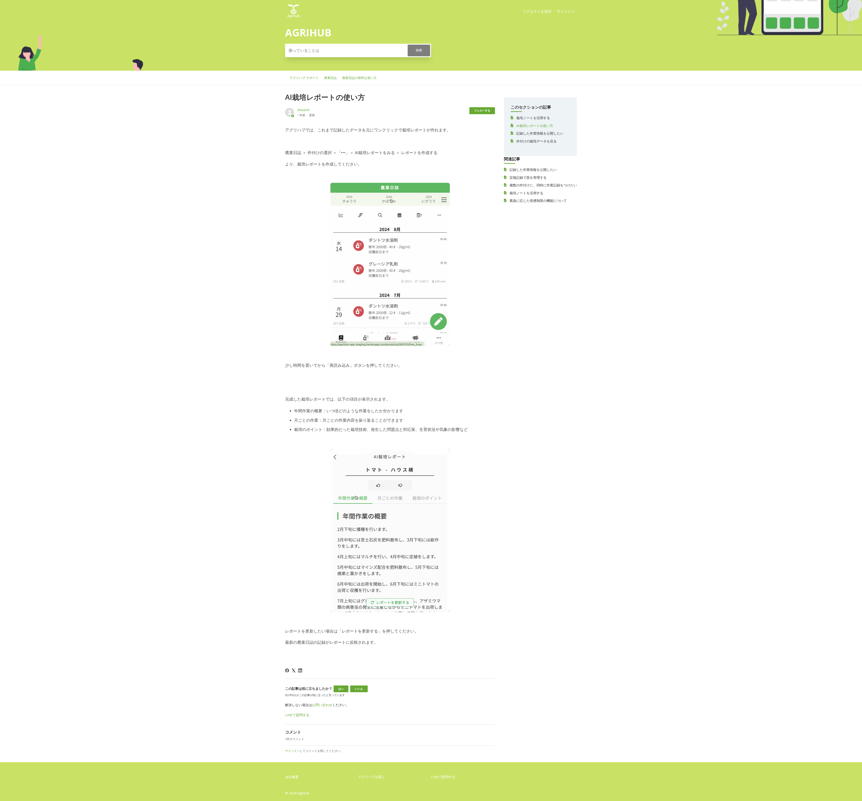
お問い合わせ (322, 705)
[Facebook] (287, 670)
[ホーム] (293, 17)
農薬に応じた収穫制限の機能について (538, 200)
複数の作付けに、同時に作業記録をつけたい (543, 185)
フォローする (482, 110)
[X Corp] (294, 670)
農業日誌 (330, 78)
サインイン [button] (566, 11)
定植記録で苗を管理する (528, 177)
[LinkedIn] (300, 670)
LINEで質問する (297, 715)
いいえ (359, 689)
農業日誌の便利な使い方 (359, 78)
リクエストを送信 (537, 11)
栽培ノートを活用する (533, 118)
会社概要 (292, 777)
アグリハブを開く (371, 777)
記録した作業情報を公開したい (539, 133)
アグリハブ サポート (304, 78)
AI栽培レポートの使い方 (534, 125)
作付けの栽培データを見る (536, 141)
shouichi (303, 109)
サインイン (292, 751)
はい (341, 689)
